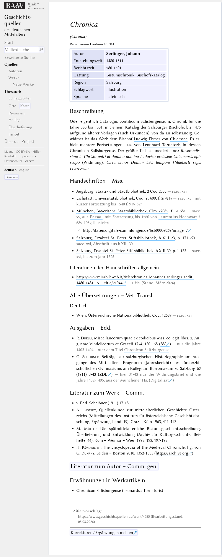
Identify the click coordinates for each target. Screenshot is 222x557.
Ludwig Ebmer (147, 138)
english (24, 170)
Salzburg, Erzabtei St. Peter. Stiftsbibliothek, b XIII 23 (125, 237)
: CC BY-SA (17, 152)
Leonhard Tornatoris (162, 144)
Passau (96, 216)
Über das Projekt (19, 141)
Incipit (13, 134)
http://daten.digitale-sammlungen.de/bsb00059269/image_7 (135, 230)
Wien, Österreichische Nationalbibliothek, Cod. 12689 (123, 315)
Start (8, 42)
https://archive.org (172, 453)
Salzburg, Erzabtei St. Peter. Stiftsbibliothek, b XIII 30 (123, 250)
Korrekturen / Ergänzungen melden (102, 532)
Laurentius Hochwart (177, 216)
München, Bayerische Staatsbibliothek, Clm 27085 (122, 210)
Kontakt (10, 156)
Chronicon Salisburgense (92, 150)
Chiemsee (179, 138)
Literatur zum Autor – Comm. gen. (114, 466)
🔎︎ (41, 49)
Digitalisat (159, 380)
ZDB (103, 374)
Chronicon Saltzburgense (146, 349)
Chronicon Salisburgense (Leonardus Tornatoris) (119, 490)
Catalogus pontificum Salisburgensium (135, 121)
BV (163, 343)
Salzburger (157, 127)
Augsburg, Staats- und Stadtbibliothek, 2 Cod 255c (121, 191)
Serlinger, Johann (123, 53)
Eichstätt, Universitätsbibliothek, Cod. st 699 (116, 198)
